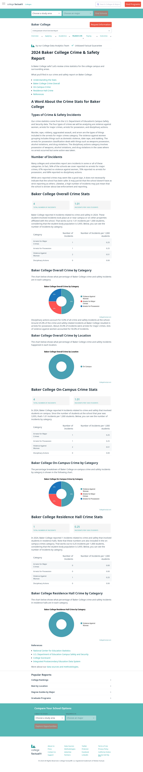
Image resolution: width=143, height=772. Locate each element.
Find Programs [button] (133, 4)
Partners (67, 755)
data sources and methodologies (62, 666)
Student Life (77, 36)
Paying (88, 36)
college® (36, 751)
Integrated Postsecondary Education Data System (56, 661)
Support (50, 755)
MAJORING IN (71, 714)
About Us (51, 746)
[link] (37, 36)
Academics (63, 36)
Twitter (84, 746)
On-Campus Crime (42, 87)
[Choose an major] (78, 13)
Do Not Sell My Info (103, 755)
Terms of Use (103, 746)
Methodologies (69, 749)
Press (50, 749)
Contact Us (52, 752)
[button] (101, 24)
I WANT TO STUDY (41, 714)
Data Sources (69, 746)
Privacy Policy (103, 749)
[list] (37, 36)
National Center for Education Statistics (51, 650)
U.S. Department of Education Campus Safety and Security (60, 654)
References (38, 94)
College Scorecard (41, 658)
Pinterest (85, 749)
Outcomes (104, 36)
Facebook (85, 752)
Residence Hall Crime (43, 90)
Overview (34, 36)
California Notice (104, 752)
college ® (15, 4)
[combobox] (108, 4)
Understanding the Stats (44, 80)
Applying (48, 36)
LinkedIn (85, 755)
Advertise (67, 752)
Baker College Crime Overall (46, 83)
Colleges (28, 4)
